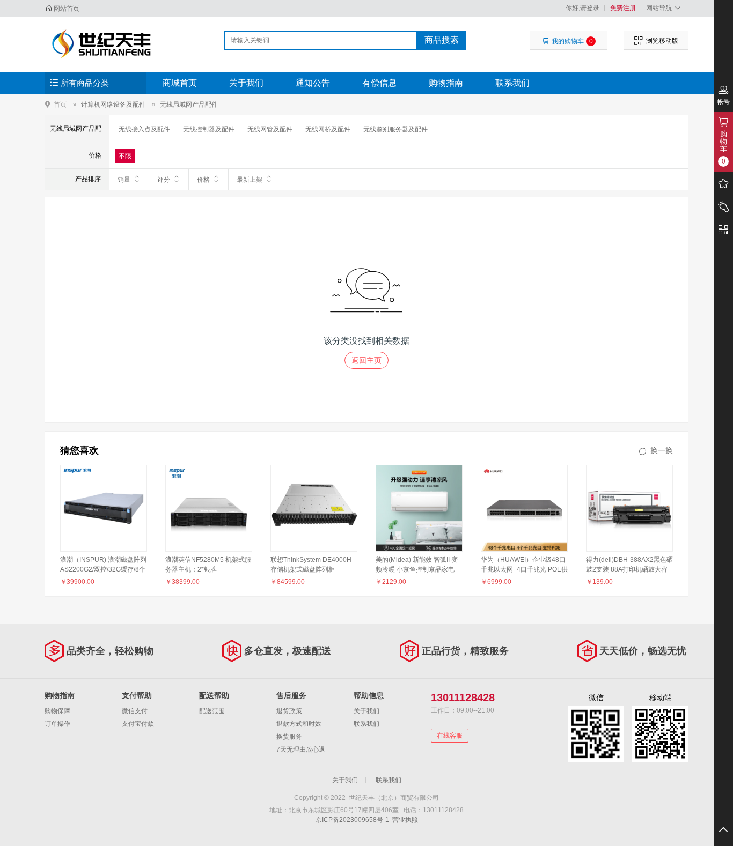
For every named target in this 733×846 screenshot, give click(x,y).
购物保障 (57, 711)
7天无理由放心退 (300, 749)
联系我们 (512, 82)
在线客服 (450, 735)
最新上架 (249, 179)
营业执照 (405, 819)
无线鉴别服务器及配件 (395, 129)
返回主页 (366, 360)
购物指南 (446, 82)
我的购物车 (572, 41)
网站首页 (66, 8)
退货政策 (289, 711)
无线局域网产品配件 (189, 104)
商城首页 (180, 82)
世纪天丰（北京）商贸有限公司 (102, 43)
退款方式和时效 (298, 724)
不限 (125, 156)
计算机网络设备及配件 (113, 104)
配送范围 (212, 711)
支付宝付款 (138, 724)
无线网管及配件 (269, 129)
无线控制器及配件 (208, 129)
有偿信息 (379, 82)
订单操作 (57, 724)
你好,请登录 (582, 8)
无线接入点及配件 (144, 129)
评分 (163, 179)
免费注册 (623, 8)
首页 (60, 104)
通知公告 (313, 82)
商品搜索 (441, 39)
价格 (203, 179)
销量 (124, 179)
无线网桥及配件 (327, 129)
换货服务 (289, 736)
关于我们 (246, 82)
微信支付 (135, 711)
